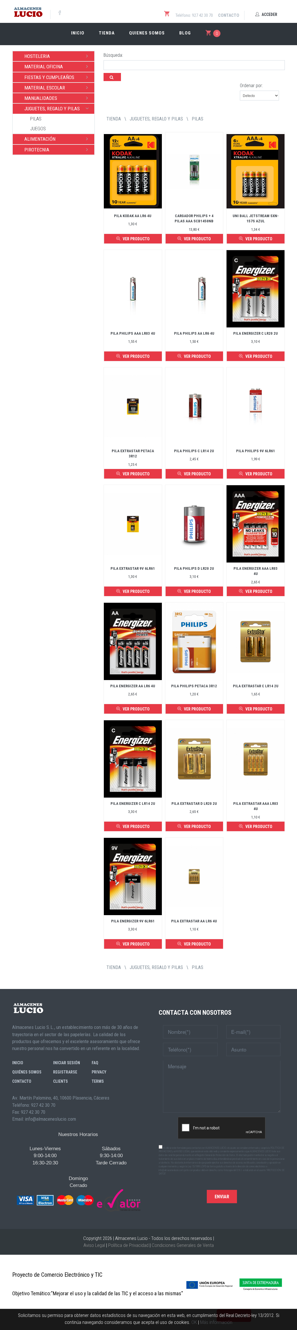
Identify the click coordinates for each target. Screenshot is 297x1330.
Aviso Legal (94, 1245)
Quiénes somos (26, 1072)
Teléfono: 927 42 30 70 (194, 15)
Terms (98, 1081)
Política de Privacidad (128, 1245)
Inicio (77, 33)
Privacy (99, 1072)
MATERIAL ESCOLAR (44, 88)
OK (194, 1322)
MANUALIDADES (40, 98)
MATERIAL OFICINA (43, 66)
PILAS (35, 119)
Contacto (228, 15)
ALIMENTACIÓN (39, 139)
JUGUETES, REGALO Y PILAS (52, 108)
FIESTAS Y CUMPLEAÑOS (49, 77)
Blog (185, 33)
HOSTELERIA (37, 56)
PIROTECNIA (36, 150)
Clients (60, 1081)
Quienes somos (147, 33)
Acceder (269, 14)
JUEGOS (38, 128)
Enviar (222, 1196)
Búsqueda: (113, 55)
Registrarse (65, 1072)
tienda (113, 119)
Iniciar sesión (66, 1062)
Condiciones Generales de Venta (183, 1245)
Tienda (107, 33)
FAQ (95, 1062)
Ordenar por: (251, 85)
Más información (216, 1322)
